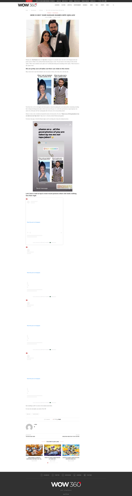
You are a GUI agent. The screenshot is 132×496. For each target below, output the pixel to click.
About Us (59, 1)
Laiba (50, 17)
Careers (71, 1)
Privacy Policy (77, 1)
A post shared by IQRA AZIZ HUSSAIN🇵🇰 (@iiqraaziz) (44, 242)
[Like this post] (54, 419)
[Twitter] (100, 1)
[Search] (113, 5)
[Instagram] (102, 1)
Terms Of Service (85, 1)
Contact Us (92, 1)
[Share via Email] (59, 419)
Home (27, 10)
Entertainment (33, 10)
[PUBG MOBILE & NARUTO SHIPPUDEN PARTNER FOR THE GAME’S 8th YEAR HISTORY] (34, 450)
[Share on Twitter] (57, 419)
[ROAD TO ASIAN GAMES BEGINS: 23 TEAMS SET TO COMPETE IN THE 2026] (52, 450)
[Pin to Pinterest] (58, 419)
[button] (33, 1)
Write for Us (65, 1)
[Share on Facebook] (55, 419)
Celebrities (41, 10)
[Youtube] (105, 1)
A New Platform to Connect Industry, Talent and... (48, 1)
